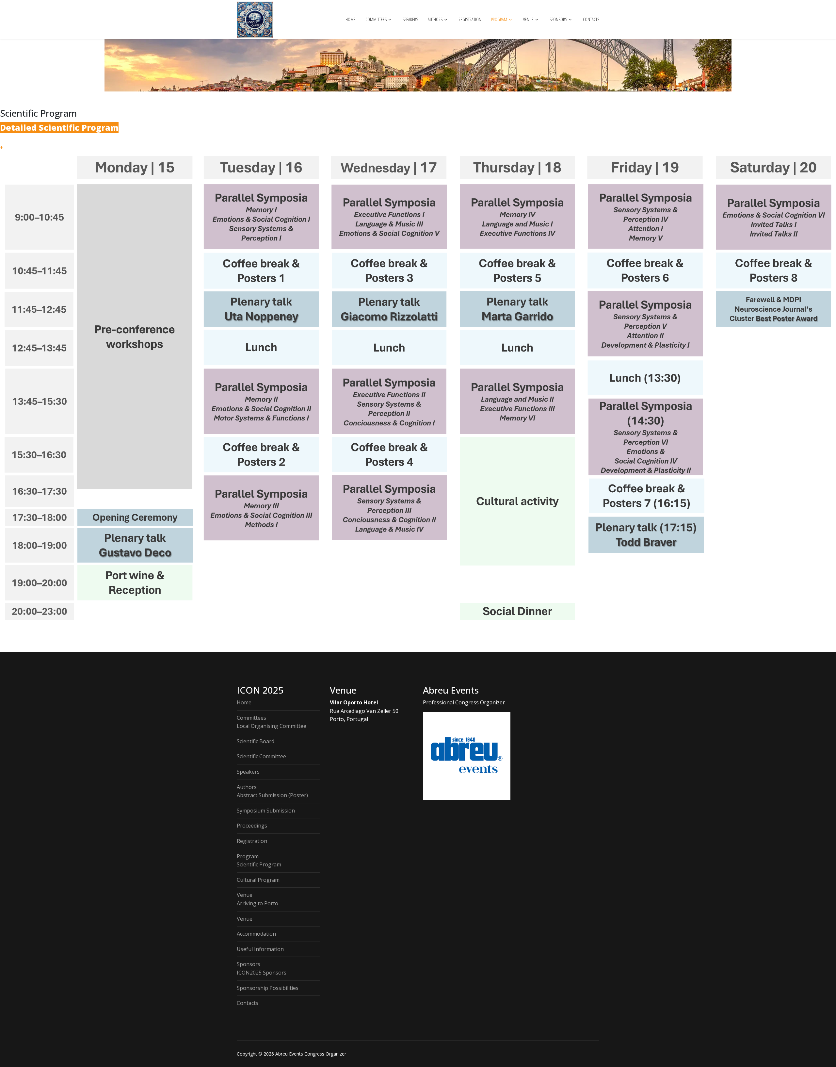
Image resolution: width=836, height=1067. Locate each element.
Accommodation (256, 933)
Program (499, 19)
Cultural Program (258, 879)
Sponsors (558, 19)
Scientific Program (259, 864)
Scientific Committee (261, 756)
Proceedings (252, 825)
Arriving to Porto (257, 903)
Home (351, 19)
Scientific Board (255, 741)
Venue (528, 19)
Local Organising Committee (271, 726)
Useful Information (260, 949)
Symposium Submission (266, 810)
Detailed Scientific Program (59, 127)
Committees (376, 19)
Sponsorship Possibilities (267, 988)
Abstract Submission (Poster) (272, 795)
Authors (435, 19)
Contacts (591, 19)
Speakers (410, 19)
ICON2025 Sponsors (261, 972)
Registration (469, 19)
